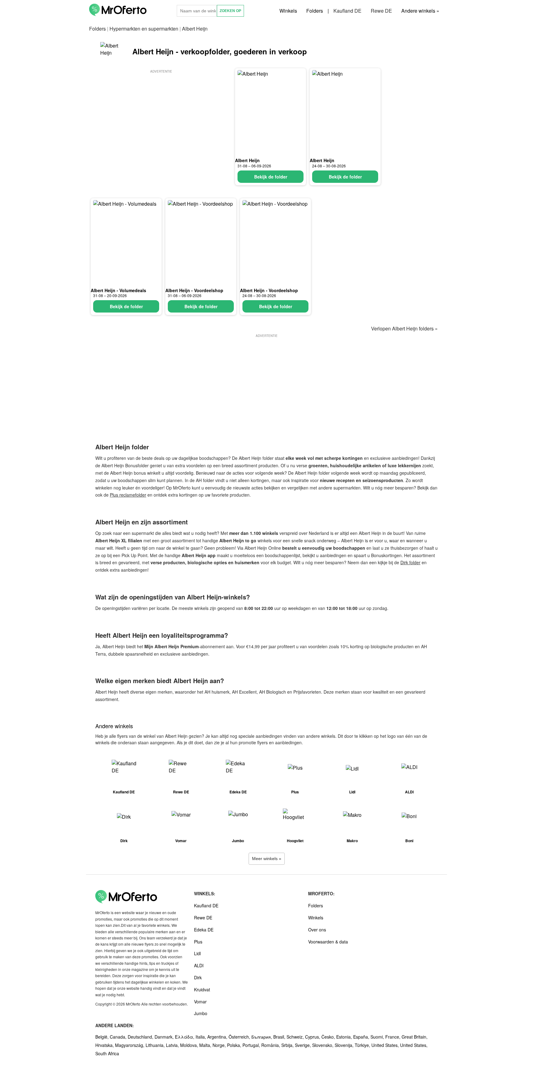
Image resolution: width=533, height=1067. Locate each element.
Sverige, (303, 1045)
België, (102, 1037)
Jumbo (200, 1013)
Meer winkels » (266, 858)
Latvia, (173, 1045)
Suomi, (377, 1037)
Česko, (328, 1037)
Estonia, (344, 1037)
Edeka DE (203, 929)
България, (262, 1037)
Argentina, (218, 1037)
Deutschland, (141, 1037)
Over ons (317, 929)
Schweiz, (296, 1037)
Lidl (197, 953)
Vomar (200, 1001)
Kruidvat (202, 989)
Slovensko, (323, 1045)
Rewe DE (381, 10)
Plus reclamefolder (128, 495)
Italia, (201, 1037)
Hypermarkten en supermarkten (143, 28)
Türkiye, (363, 1045)
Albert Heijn (247, 160)
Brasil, (280, 1037)
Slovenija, (345, 1045)
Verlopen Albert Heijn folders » (404, 328)
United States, (385, 1045)
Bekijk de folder (270, 177)
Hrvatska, (105, 1045)
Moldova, (189, 1045)
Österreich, (240, 1037)
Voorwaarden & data (328, 942)
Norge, (220, 1045)
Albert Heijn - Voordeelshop (194, 290)
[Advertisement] (161, 117)
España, (361, 1037)
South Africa (107, 1053)
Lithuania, (156, 1045)
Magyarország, (130, 1045)
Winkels (288, 10)
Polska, (234, 1045)
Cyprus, (313, 1037)
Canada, (119, 1037)
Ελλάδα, (185, 1037)
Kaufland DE (347, 10)
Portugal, (251, 1045)
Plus (198, 942)
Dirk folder (410, 562)
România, (271, 1045)
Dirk (198, 977)
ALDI (199, 965)
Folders (314, 10)
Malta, (206, 1045)
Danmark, (165, 1037)
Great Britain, (415, 1037)
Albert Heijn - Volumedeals (118, 290)
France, (393, 1037)
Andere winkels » (420, 10)
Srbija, (288, 1045)
